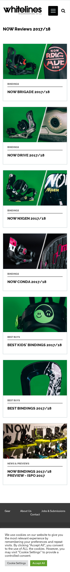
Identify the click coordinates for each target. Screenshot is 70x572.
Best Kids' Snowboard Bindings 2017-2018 (35, 325)
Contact (35, 514)
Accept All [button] (38, 563)
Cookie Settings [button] (16, 563)
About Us (26, 511)
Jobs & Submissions (53, 511)
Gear (7, 511)
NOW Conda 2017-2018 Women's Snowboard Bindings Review (35, 262)
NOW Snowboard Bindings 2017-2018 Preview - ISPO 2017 (35, 454)
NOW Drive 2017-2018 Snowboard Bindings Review (35, 135)
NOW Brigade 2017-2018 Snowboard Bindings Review (35, 72)
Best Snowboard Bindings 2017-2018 (35, 388)
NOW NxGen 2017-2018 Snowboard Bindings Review (35, 199)
